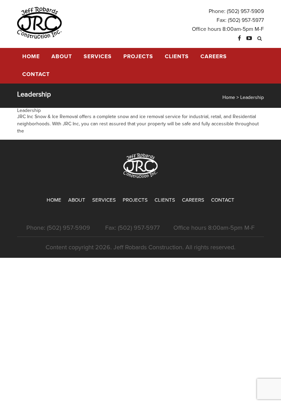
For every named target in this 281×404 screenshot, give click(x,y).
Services (98, 56)
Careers (213, 56)
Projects (138, 56)
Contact (36, 74)
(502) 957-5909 (245, 11)
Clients (177, 56)
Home (31, 56)
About (61, 56)
